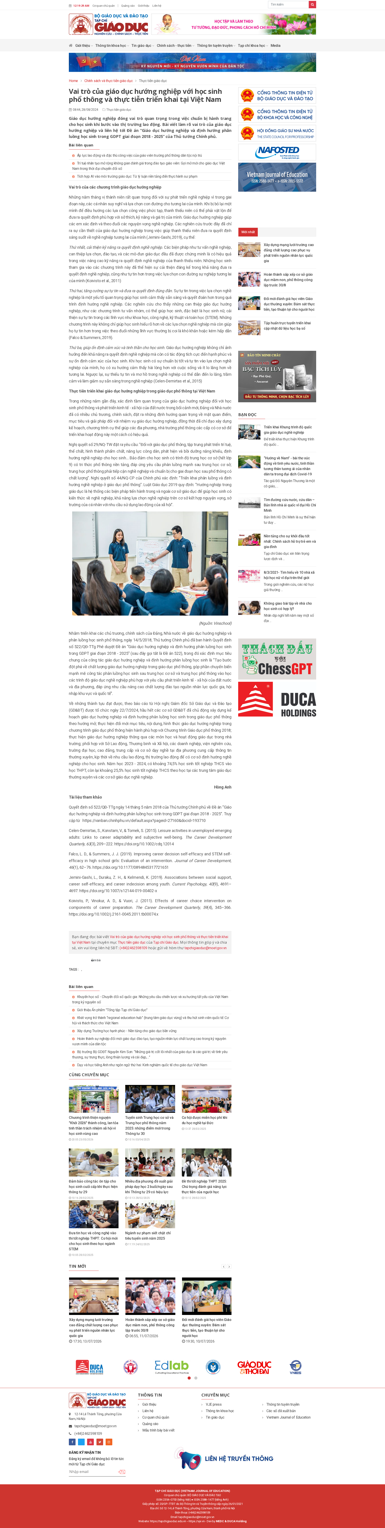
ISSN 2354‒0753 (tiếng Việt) (173, 1499)
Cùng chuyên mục (89, 1074)
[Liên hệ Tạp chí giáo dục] (224, 1458)
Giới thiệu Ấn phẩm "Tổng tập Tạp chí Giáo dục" (112, 1010)
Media (276, 45)
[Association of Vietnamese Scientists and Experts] (171, 1367)
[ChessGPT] (277, 659)
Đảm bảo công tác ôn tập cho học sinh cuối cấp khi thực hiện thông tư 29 (93, 1186)
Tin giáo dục (141, 45)
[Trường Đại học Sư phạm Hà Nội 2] (295, 1367)
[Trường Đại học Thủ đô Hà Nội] (213, 1367)
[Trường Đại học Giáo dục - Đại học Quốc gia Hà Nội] (89, 1367)
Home (73, 81)
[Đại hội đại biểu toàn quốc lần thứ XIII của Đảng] (233, 24)
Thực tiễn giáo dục (118, 109)
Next (319, 1367)
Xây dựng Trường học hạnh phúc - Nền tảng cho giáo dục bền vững (127, 1031)
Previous (65, 1367)
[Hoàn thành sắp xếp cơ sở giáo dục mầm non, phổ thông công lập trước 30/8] (251, 279)
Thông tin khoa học (111, 45)
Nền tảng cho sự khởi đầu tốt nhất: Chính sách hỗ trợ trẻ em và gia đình (290, 541)
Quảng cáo (128, 5)
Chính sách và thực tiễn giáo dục (108, 81)
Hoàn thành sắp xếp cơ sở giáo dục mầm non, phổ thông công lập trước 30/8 (150, 1325)
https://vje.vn (197, 1521)
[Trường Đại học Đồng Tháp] (130, 1367)
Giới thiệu (143, 5)
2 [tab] (196, 1378)
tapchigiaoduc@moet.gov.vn (205, 948)
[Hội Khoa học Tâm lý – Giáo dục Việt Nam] (254, 1367)
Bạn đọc (247, 414)
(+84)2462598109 (133, 948)
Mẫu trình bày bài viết (158, 1430)
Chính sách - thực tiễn (174, 45)
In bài (97, 960)
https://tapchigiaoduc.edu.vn (168, 1521)
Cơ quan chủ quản (103, 5)
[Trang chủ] (71, 46)
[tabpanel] (89, 1367)
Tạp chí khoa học (252, 45)
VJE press (214, 1404)
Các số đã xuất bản (280, 1411)
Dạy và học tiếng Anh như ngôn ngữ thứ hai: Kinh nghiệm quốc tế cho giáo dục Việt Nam (142, 1065)
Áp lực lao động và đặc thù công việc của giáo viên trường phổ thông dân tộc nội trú (139, 155)
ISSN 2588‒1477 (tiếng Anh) (211, 1499)
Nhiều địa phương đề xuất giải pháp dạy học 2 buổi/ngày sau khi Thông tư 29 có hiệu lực (148, 1186)
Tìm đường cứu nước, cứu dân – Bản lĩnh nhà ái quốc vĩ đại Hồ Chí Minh (290, 505)
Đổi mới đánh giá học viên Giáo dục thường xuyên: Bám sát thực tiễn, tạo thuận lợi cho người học (289, 304)
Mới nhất (248, 232)
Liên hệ (156, 5)
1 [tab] (189, 1378)
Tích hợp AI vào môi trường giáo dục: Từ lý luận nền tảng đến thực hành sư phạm (137, 176)
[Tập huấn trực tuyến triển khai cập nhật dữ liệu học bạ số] (251, 327)
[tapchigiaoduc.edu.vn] (108, 24)
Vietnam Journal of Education (288, 1417)
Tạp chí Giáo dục (165, 942)
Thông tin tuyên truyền (215, 45)
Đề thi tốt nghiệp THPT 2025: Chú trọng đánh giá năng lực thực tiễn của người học (204, 1186)
